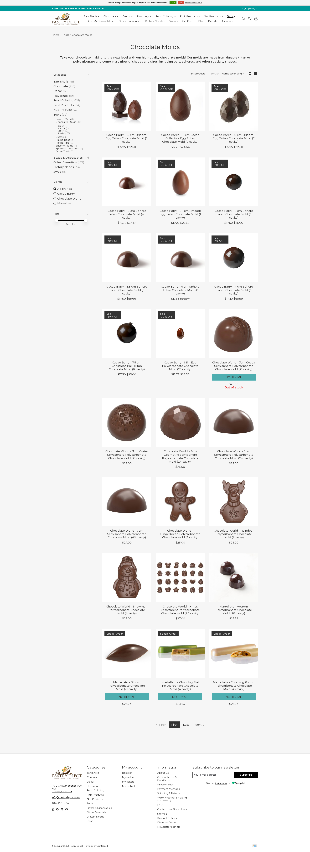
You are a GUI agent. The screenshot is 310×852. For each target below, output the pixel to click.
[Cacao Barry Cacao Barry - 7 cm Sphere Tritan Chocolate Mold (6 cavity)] (233, 257)
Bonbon (61, 128)
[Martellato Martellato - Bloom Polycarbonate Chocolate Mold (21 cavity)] (126, 653)
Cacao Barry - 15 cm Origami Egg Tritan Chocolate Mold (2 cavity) (127, 138)
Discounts (227, 21)
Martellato (64, 203)
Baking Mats (63, 119)
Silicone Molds (64, 145)
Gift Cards (188, 21)
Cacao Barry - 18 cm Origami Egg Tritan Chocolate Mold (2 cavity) (234, 138)
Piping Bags (63, 139)
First (174, 724)
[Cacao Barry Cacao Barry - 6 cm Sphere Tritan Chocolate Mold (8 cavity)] (180, 257)
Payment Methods (168, 789)
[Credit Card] (255, 845)
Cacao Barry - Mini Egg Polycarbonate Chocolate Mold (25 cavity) (180, 366)
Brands (212, 21)
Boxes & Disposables (68, 157)
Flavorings (60, 95)
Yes (173, 3)
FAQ (160, 804)
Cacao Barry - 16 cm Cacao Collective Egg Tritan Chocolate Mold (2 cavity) (180, 138)
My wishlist (128, 786)
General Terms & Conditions (167, 779)
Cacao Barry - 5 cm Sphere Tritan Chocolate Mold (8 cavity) (234, 214)
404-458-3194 (60, 803)
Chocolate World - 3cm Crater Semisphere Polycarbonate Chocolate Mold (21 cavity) (126, 455)
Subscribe (246, 774)
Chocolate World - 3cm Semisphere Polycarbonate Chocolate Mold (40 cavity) (126, 534)
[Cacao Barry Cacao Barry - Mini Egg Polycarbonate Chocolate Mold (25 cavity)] (180, 333)
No (181, 3)
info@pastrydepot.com (66, 797)
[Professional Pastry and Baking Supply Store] (66, 18)
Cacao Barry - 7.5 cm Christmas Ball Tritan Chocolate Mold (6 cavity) (127, 366)
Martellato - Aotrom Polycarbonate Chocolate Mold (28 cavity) (234, 610)
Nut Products (62, 109)
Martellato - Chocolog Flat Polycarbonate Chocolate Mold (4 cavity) (180, 686)
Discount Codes (166, 822)
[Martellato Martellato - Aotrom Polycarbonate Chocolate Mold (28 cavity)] (233, 577)
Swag (57, 171)
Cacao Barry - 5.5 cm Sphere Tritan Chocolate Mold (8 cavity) (127, 290)
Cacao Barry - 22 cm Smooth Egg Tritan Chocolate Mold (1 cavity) (180, 214)
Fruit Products (63, 105)
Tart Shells (61, 81)
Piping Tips (62, 142)
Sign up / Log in (249, 8)
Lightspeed (102, 846)
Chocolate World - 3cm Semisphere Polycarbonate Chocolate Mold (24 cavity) (233, 455)
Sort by (215, 73)
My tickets (128, 781)
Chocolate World (69, 198)
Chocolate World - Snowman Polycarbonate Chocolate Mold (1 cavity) (127, 610)
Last (186, 724)
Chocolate (60, 86)
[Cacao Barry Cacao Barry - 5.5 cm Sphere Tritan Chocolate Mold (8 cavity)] (126, 257)
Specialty (62, 133)
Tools (65, 35)
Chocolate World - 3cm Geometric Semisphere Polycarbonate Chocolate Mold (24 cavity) (180, 456)
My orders (128, 777)
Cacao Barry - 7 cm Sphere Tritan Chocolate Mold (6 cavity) (233, 290)
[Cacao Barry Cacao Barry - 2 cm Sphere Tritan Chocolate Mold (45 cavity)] (126, 181)
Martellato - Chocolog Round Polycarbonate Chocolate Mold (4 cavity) (233, 686)
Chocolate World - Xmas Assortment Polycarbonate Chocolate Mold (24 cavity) (180, 610)
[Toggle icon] (243, 19)
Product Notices (167, 818)
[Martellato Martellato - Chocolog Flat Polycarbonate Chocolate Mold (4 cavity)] (180, 653)
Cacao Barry (66, 193)
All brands (64, 188)
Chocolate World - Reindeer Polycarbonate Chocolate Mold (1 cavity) (234, 534)
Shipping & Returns (168, 793)
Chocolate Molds (66, 122)
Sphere (61, 131)
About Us (163, 772)
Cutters (60, 137)
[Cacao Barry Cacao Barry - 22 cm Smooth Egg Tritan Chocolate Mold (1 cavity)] (180, 181)
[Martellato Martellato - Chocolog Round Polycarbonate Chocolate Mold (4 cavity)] (233, 653)
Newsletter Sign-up (169, 826)
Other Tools (63, 151)
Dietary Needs (63, 167)
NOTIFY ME (234, 377)
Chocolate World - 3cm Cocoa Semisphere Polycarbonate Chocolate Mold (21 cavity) (233, 366)
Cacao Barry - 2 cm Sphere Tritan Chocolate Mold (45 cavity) (127, 214)
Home (55, 35)
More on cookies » (193, 3)
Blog (201, 21)
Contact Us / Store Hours (172, 809)
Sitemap (162, 813)
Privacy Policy (165, 784)
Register (127, 772)
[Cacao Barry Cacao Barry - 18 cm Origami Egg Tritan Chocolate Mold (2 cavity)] (233, 106)
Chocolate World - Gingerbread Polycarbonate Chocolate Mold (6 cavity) (180, 534)
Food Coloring (63, 100)
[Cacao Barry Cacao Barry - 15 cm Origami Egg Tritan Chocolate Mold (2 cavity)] (126, 106)
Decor (57, 91)
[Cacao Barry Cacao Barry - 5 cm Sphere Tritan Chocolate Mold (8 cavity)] (233, 181)
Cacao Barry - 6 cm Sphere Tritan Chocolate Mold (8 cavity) (180, 290)
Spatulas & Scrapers (67, 148)
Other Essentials (65, 162)
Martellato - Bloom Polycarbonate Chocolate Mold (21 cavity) (127, 686)
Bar (59, 126)
